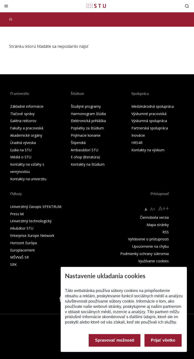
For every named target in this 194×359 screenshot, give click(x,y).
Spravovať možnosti (114, 340)
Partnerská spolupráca (149, 128)
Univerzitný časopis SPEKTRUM (35, 206)
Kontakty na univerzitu (28, 178)
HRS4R (136, 142)
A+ (152, 209)
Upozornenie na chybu (150, 246)
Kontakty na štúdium (88, 164)
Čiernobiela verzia (154, 217)
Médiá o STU (20, 157)
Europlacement (22, 250)
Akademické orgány (26, 135)
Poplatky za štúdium (87, 128)
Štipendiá (78, 142)
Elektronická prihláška (88, 120)
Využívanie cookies (153, 261)
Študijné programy (86, 106)
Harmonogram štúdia (88, 113)
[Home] (10, 19)
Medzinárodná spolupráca (152, 106)
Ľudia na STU (21, 150)
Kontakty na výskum (147, 150)
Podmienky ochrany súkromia (144, 253)
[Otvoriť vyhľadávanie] (187, 6)
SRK (13, 264)
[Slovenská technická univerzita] (96, 6)
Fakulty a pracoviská (26, 128)
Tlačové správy (22, 113)
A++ (163, 208)
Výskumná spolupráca (149, 120)
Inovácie (138, 135)
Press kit (17, 213)
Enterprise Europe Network (32, 235)
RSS (165, 232)
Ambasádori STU (84, 150)
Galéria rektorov (23, 120)
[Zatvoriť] (6, 6)
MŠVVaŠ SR (19, 257)
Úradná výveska (23, 142)
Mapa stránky (158, 224)
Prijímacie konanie (86, 135)
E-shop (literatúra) (85, 157)
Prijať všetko (163, 340)
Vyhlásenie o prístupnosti (148, 239)
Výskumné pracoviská (148, 113)
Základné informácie (26, 106)
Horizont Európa (23, 242)
